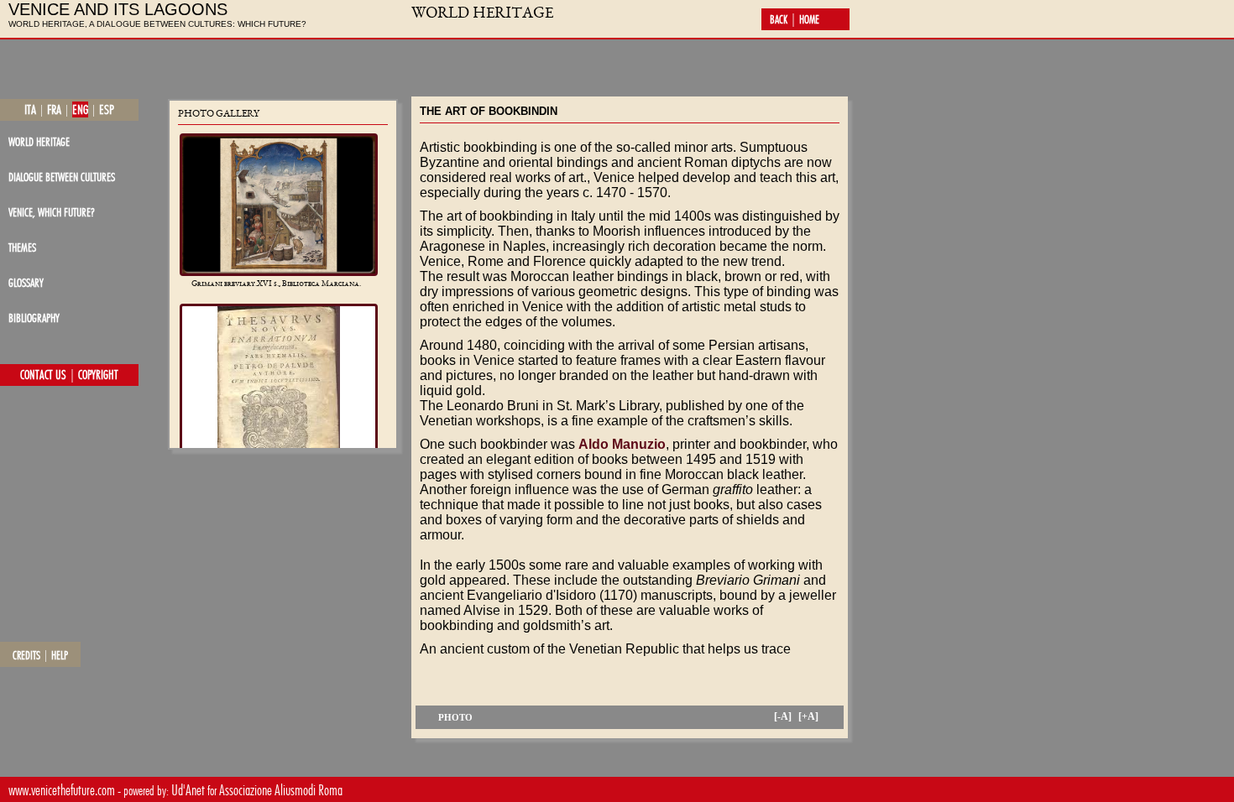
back (778, 19)
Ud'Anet (188, 790)
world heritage (39, 141)
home (809, 19)
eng (80, 109)
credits (26, 655)
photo (455, 717)
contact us (43, 375)
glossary (26, 282)
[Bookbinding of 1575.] (279, 403)
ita (30, 109)
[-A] (783, 716)
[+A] (808, 716)
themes (22, 247)
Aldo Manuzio (622, 444)
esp (106, 109)
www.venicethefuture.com (61, 790)
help (59, 655)
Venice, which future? (51, 212)
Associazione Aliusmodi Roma (280, 790)
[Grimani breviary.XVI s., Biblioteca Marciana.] (279, 204)
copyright (98, 375)
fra (54, 109)
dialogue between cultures (61, 176)
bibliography (34, 317)
